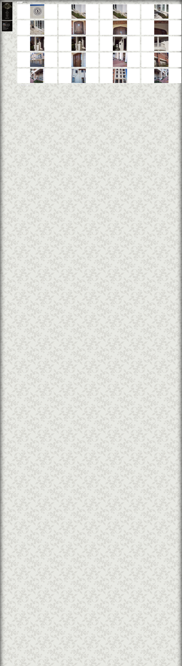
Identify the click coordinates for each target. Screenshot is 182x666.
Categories (19, 2)
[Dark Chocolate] (7, 6)
